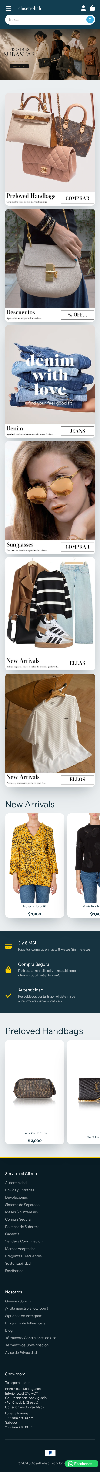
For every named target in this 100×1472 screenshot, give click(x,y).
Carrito (92, 8)
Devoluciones (16, 1197)
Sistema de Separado (22, 1204)
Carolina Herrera (34, 1092)
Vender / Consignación (24, 1241)
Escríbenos (14, 1270)
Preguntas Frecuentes (23, 1256)
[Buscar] (90, 20)
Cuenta (83, 8)
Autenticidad (16, 1183)
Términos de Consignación (27, 1345)
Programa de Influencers (25, 1323)
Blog (9, 1330)
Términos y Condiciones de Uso (30, 1338)
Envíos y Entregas (19, 1190)
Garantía (12, 1234)
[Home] (29, 8)
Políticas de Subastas (22, 1226)
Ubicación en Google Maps (24, 1407)
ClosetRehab (39, 1463)
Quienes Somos (18, 1301)
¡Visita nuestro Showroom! (26, 1308)
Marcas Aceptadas (20, 1248)
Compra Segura (18, 1219)
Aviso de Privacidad (21, 1352)
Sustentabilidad (18, 1263)
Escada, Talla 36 (34, 865)
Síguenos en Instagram (23, 1316)
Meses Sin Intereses (21, 1212)
